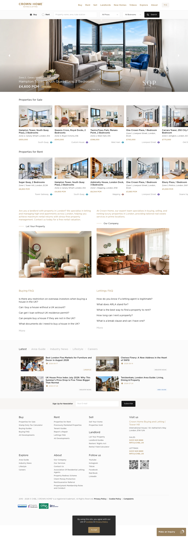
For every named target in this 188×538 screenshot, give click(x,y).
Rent (87, 5)
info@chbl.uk (136, 443)
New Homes (120, 5)
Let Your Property (97, 437)
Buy (80, 5)
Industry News (160, 369)
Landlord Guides (96, 440)
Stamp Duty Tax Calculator (31, 425)
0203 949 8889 (136, 451)
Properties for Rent (62, 422)
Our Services (59, 463)
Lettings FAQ (60, 435)
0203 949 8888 (136, 440)
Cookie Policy (115, 499)
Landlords (105, 5)
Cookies (89, 522)
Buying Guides (25, 428)
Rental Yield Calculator (99, 447)
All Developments (27, 435)
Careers (22, 470)
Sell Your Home (95, 422)
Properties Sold (96, 425)
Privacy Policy (100, 499)
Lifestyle (87, 369)
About (154, 5)
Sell (95, 5)
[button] (80, 5)
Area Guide (161, 389)
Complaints (129, 499)
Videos (133, 5)
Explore (144, 5)
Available (46, 87)
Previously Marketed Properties (68, 425)
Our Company (60, 460)
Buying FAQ (24, 432)
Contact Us (59, 466)
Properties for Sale (27, 422)
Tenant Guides (60, 428)
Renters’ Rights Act (97, 443)
